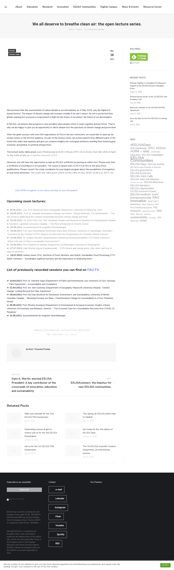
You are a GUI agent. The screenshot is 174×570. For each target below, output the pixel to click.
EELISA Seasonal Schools (143, 191)
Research (135, 210)
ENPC (155, 194)
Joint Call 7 (153, 201)
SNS (159, 210)
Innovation (138, 200)
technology (152, 217)
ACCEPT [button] (165, 565)
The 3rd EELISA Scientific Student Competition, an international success (99, 450)
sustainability (138, 217)
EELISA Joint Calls (141, 176)
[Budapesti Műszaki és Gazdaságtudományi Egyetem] (106, 513)
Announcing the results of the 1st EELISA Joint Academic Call (148, 98)
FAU (66, 334)
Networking (135, 204)
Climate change (57, 334)
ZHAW (143, 220)
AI (141, 152)
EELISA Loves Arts (136, 182)
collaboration (156, 152)
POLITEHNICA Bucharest (141, 208)
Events (12, 51)
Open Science (148, 204)
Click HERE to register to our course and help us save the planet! (46, 190)
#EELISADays (140, 145)
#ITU (151, 148)
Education (135, 155)
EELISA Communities (141, 159)
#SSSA (161, 148)
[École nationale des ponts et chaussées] (116, 502)
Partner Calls (14, 54)
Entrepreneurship (140, 197)
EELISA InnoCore (140, 173)
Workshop (134, 221)
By (69, 330)
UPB (159, 218)
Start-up (139, 214)
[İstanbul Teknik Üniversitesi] (116, 513)
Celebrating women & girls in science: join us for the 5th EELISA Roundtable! (40, 433)
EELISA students (140, 194)
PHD (157, 204)
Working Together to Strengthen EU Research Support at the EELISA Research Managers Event (148, 86)
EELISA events (156, 164)
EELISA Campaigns (152, 154)
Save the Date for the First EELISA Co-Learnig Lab (148, 119)
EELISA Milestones (154, 182)
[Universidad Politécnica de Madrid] (95, 523)
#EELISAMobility (138, 148)
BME (146, 151)
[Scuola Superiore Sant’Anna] (106, 492)
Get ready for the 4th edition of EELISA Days (98, 431)
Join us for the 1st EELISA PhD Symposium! (39, 448)
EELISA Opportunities (142, 188)
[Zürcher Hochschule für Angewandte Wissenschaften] (106, 502)
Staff (132, 214)
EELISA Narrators (140, 185)
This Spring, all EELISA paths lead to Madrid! (99, 415)
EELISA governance (141, 170)
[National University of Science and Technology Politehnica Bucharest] (95, 492)
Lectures (73, 334)
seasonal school (148, 211)
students (147, 214)
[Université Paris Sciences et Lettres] (95, 513)
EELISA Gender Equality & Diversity (145, 167)
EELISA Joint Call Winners (144, 179)
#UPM (134, 151)
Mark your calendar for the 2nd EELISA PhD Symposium (39, 415)
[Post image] (14, 418)
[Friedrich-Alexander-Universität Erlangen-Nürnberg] (116, 492)
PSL (155, 207)
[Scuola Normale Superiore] (95, 502)
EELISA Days (138, 164)
